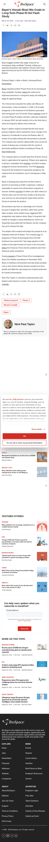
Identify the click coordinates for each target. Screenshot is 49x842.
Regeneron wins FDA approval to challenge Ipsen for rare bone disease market (17, 682)
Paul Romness (6, 529)
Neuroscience (8, 553)
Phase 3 (26, 300)
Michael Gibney (7, 460)
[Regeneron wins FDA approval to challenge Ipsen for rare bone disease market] (42, 679)
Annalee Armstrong (8, 575)
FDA (3, 537)
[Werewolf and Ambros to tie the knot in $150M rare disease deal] (42, 457)
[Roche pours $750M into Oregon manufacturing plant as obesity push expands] (42, 647)
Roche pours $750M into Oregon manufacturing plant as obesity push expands (17, 650)
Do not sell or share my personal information (24, 443)
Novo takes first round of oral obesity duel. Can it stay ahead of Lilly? (17, 586)
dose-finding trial (8, 152)
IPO (3, 662)
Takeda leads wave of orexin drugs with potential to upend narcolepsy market (16, 556)
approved (40, 167)
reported (37, 114)
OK (24, 436)
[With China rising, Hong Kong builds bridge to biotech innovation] (42, 572)
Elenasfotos (6, 84)
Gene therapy (8, 694)
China (4, 568)
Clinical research (11, 300)
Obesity (5, 583)
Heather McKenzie (7, 546)
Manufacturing (8, 645)
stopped (11, 256)
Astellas (27, 163)
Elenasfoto (40, 59)
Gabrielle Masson (27, 655)
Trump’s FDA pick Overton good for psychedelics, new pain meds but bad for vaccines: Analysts (17, 542)
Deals (4, 453)
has (38, 235)
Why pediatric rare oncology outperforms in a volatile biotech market (18, 526)
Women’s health (10, 305)
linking (24, 92)
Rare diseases (8, 677)
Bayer (4, 89)
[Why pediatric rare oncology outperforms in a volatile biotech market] (42, 526)
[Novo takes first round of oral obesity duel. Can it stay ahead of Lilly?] (42, 587)
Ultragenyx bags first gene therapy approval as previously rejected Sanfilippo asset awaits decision (16, 700)
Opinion (5, 522)
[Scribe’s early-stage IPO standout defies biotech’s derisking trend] (42, 664)
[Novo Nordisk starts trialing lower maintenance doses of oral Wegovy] (42, 472)
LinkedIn (5, 284)
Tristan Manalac (7, 590)
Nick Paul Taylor (30, 21)
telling (4, 248)
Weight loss (7, 468)
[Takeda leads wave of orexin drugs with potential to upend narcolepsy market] (42, 557)
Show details (37, 429)
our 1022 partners (16, 399)
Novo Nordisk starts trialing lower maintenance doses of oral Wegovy (14, 471)
